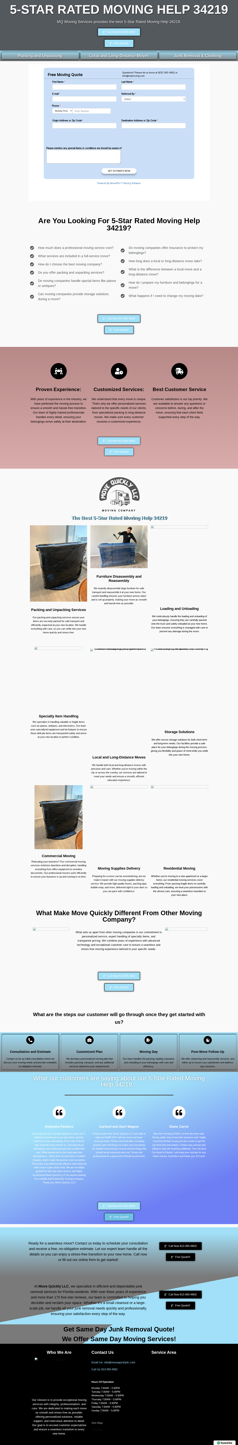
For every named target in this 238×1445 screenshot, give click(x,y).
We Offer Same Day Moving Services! (119, 1338)
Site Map (97, 1429)
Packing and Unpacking (40, 56)
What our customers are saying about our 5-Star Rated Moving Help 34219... (119, 1081)
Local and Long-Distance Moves (119, 56)
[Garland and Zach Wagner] (119, 1112)
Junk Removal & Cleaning (198, 56)
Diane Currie (179, 1126)
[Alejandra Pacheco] (59, 1112)
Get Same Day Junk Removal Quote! (119, 1329)
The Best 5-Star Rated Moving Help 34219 (119, 518)
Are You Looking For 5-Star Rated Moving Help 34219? (119, 224)
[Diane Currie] (178, 1112)
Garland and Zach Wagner (119, 1126)
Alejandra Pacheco (59, 1126)
